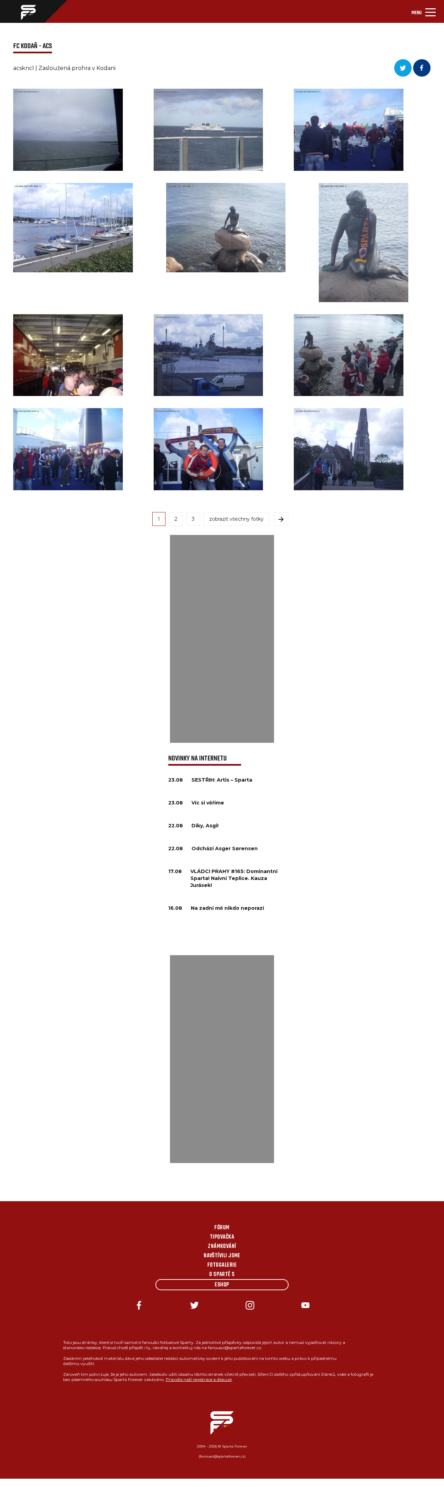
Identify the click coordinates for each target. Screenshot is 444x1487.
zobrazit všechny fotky (236, 519)
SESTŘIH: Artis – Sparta (221, 780)
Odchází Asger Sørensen (224, 848)
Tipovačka (222, 1237)
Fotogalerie (222, 1265)
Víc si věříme (207, 803)
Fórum (221, 1227)
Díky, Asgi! (205, 825)
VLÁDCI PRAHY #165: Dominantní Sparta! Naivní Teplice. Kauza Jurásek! (234, 878)
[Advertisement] (222, 639)
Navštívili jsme (222, 1255)
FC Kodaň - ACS (32, 46)
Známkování (222, 1246)
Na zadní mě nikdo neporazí (227, 908)
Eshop (222, 1285)
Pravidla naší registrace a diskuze (199, 1379)
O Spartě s (222, 1274)
